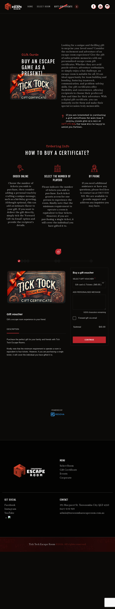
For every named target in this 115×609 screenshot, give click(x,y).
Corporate (66, 477)
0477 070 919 (68, 124)
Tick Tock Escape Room (42, 544)
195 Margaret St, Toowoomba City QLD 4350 (84, 505)
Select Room (67, 465)
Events (63, 473)
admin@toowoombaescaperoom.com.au (82, 513)
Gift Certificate (68, 470)
